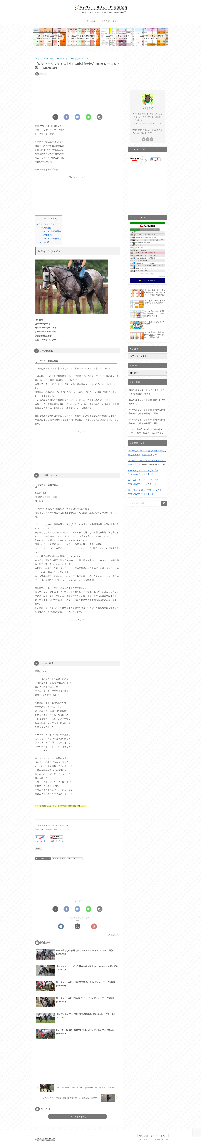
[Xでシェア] (55, 117)
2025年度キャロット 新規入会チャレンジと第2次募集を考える (147, 392)
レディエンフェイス (45, 224)
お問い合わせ (144, 1136)
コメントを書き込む (77, 1116)
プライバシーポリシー (159, 1136)
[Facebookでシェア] (66, 117)
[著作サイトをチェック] (61, 926)
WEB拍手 (39, 848)
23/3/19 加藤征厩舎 (51, 238)
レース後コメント (47, 235)
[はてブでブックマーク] (77, 117)
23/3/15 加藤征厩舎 (51, 231)
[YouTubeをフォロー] (94, 926)
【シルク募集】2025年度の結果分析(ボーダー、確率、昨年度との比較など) (147, 431)
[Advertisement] (77, 94)
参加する (162, 276)
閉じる (54, 219)
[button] (99, 117)
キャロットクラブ (60, 859)
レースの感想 (45, 242)
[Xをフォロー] (77, 926)
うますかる (147, 108)
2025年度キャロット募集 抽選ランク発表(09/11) (147, 402)
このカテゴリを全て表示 (148, 274)
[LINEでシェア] (88, 117)
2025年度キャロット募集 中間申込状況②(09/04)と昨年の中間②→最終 (147, 412)
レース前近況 (45, 228)
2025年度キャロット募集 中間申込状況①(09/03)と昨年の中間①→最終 (147, 421)
